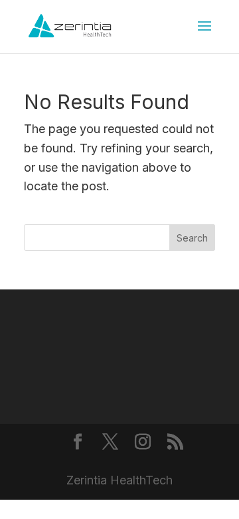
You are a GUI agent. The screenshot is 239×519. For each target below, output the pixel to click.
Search (192, 238)
